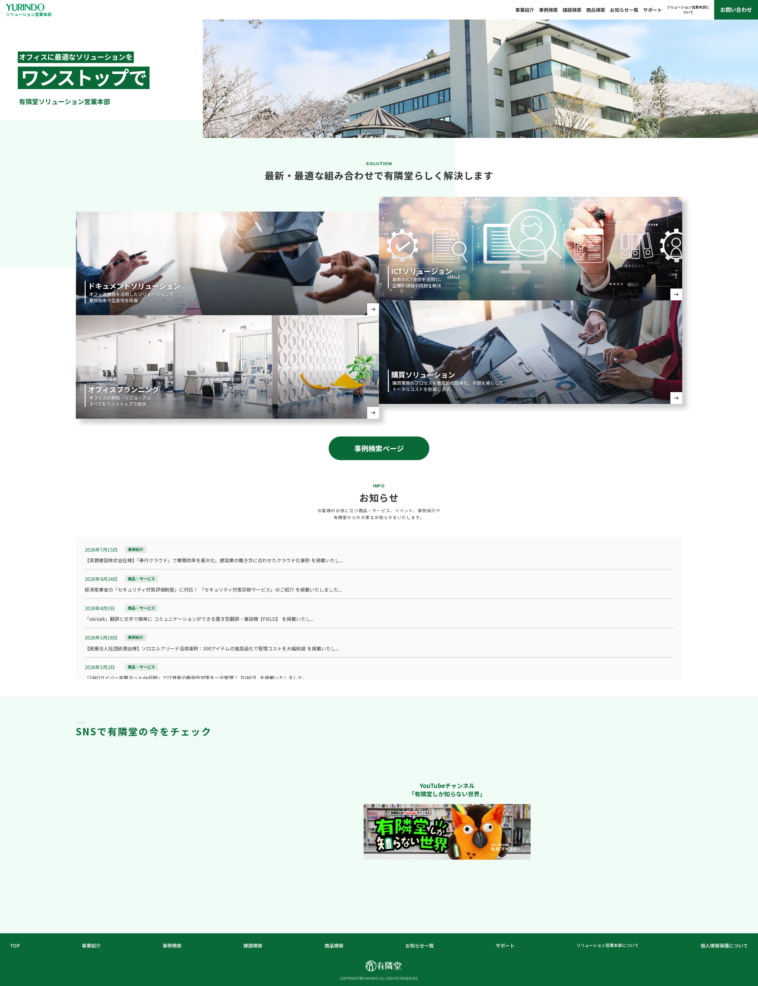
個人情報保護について (724, 945)
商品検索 (595, 9)
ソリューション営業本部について (607, 945)
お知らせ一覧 (624, 9)
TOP (15, 945)
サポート (652, 9)
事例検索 (548, 9)
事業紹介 (524, 9)
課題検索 (572, 9)
